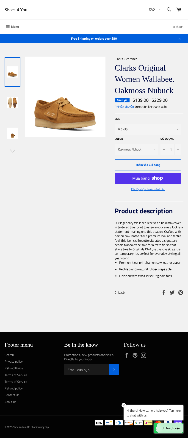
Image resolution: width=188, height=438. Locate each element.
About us (10, 401)
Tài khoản (177, 26)
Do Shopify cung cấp (38, 427)
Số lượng (167, 139)
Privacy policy (14, 361)
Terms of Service (16, 374)
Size (117, 119)
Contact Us (12, 394)
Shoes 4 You (16, 9)
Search (9, 354)
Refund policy (14, 388)
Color (119, 139)
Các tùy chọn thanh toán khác (148, 189)
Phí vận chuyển (124, 106)
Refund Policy (14, 368)
